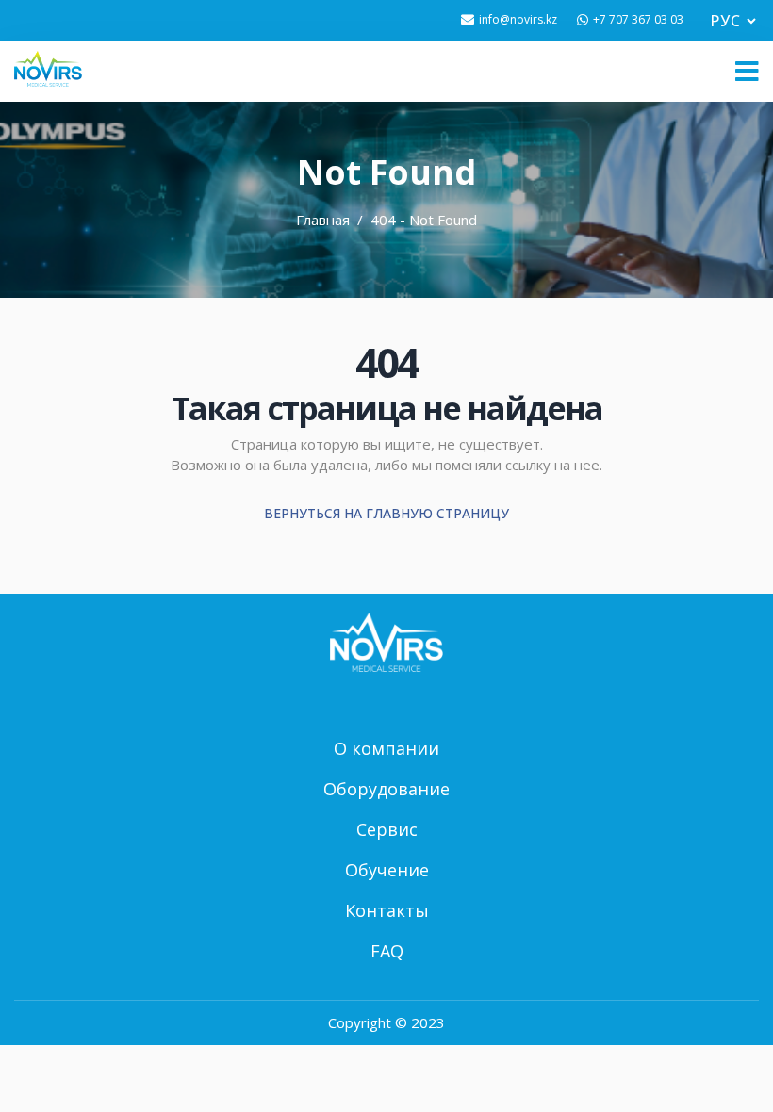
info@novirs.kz (518, 19)
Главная (323, 219)
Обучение (387, 870)
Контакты (387, 910)
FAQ (386, 951)
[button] (747, 71)
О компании (386, 748)
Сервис (387, 829)
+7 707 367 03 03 (638, 19)
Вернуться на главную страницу (386, 513)
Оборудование (386, 788)
